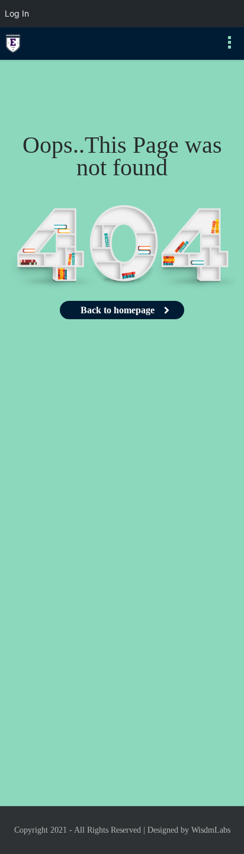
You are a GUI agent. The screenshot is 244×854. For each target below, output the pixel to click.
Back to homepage (118, 310)
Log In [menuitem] (17, 13)
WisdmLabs (210, 830)
